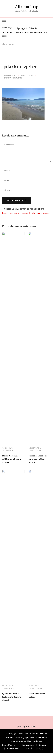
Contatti (28, 748)
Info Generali (13, 748)
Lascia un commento (13, 78)
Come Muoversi (9, 745)
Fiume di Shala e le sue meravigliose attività (38, 459)
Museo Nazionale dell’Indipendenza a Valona (11, 459)
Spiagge (42, 745)
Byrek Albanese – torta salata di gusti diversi (11, 697)
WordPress (36, 741)
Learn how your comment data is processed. (26, 213)
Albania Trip (26, 7)
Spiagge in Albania (27, 28)
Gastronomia (28, 745)
